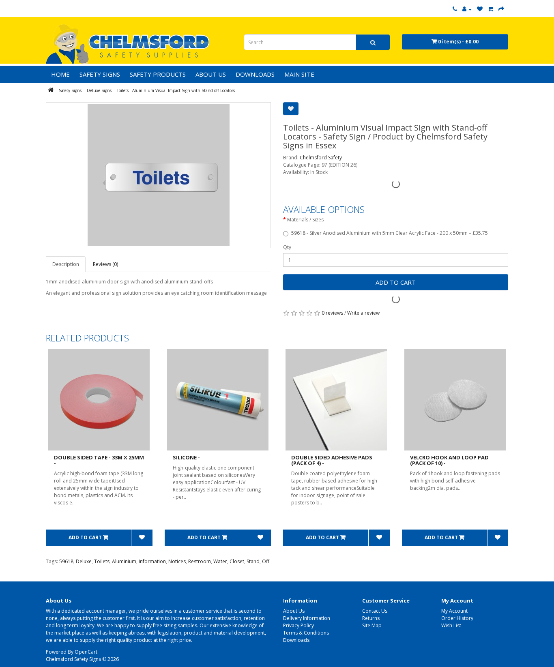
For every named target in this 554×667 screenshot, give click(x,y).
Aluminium (124, 561)
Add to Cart (396, 282)
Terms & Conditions (306, 632)
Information (152, 561)
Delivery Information (306, 618)
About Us (294, 610)
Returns (371, 618)
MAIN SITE (299, 74)
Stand (253, 561)
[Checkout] (501, 9)
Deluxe (84, 561)
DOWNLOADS (255, 74)
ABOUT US (210, 74)
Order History (457, 618)
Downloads (296, 640)
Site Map (372, 625)
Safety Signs (99, 74)
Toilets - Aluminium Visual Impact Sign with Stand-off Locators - (177, 90)
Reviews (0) (105, 264)
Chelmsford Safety (321, 157)
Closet (237, 561)
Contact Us (374, 610)
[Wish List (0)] (480, 9)
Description (65, 264)
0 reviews (332, 312)
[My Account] (467, 9)
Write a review (363, 312)
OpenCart (86, 651)
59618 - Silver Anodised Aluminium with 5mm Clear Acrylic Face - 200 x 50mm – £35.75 (389, 232)
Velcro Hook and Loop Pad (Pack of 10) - (449, 460)
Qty (287, 247)
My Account (454, 610)
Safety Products (158, 74)
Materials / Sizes (305, 219)
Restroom (199, 561)
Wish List (451, 625)
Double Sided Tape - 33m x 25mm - (99, 460)
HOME (60, 74)
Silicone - (186, 457)
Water (220, 561)
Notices (177, 561)
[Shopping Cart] (490, 9)
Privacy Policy (298, 625)
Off (265, 561)
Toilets (102, 561)
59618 (66, 561)
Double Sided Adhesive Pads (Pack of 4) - (331, 460)
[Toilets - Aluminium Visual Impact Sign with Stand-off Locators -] (158, 175)
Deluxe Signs (99, 90)
